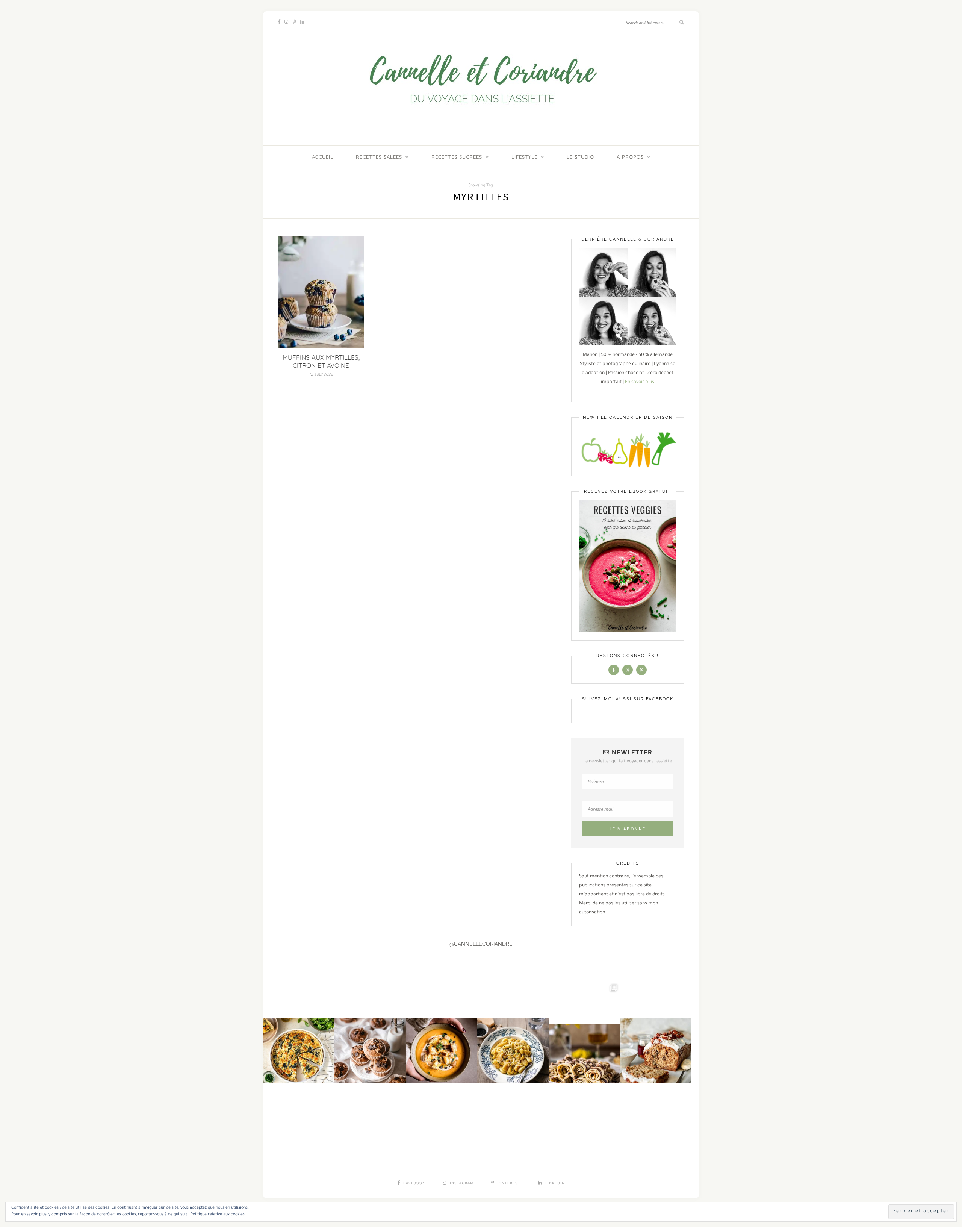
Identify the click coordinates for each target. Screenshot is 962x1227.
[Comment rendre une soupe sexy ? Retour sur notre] (441, 1029)
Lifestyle (524, 157)
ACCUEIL (322, 157)
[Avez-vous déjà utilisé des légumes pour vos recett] (655, 1029)
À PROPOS (630, 157)
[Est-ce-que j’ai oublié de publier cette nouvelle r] (370, 1029)
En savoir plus (639, 382)
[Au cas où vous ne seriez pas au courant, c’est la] (584, 1029)
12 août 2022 (321, 375)
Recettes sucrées (456, 157)
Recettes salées (379, 157)
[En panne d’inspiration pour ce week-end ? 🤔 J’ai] (298, 1029)
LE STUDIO (580, 157)
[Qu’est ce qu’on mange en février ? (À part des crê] (513, 1029)
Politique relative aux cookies (218, 1214)
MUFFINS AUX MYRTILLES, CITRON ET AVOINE (321, 361)
